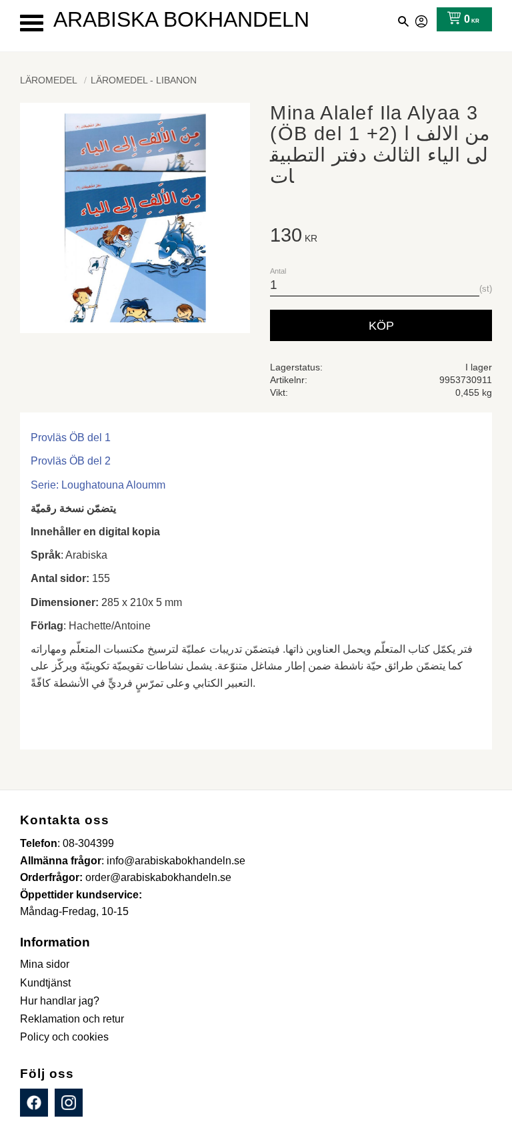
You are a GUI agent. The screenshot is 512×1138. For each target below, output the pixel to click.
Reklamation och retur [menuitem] (72, 1019)
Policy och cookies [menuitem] (64, 1037)
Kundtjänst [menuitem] (45, 982)
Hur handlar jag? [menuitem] (59, 1001)
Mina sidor (422, 19)
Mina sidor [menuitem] (44, 964)
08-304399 (88, 843)
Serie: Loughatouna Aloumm (98, 485)
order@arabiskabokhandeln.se (158, 877)
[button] (31, 23)
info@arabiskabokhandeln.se (176, 860)
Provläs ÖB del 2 (71, 461)
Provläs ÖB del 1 (71, 437)
